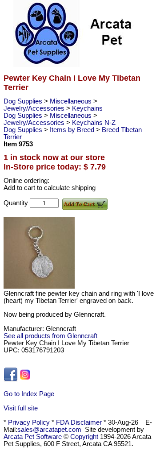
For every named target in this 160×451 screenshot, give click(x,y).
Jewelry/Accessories (35, 108)
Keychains (87, 108)
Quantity (17, 203)
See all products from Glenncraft (50, 335)
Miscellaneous (71, 101)
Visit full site (21, 408)
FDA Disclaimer (79, 422)
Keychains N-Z (94, 122)
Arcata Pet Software (33, 436)
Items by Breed (73, 129)
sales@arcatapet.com (49, 429)
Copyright (84, 436)
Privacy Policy (29, 422)
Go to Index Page (29, 393)
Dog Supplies (24, 101)
